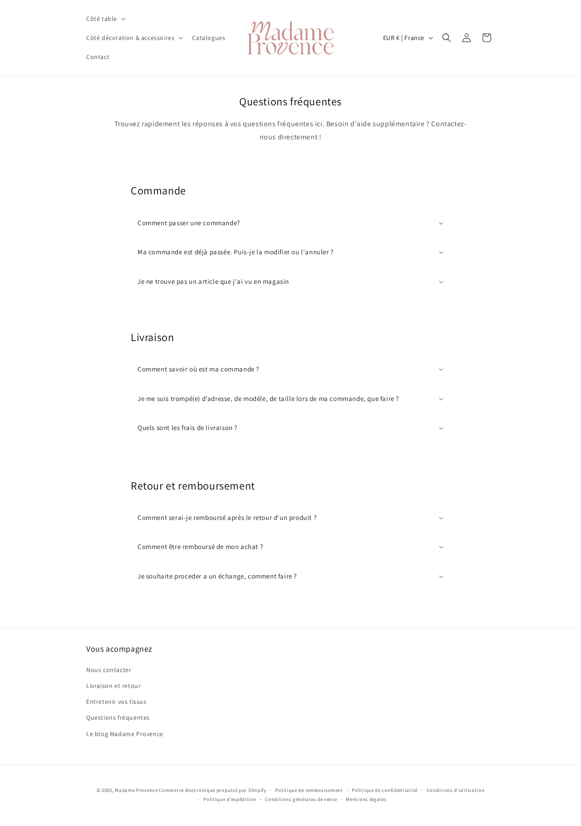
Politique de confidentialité (385, 790)
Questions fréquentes (118, 717)
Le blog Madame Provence (124, 734)
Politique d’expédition (229, 799)
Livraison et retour (113, 686)
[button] (105, 18)
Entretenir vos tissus (116, 701)
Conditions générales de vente (301, 799)
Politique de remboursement (309, 790)
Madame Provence (136, 790)
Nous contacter (108, 670)
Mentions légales (366, 799)
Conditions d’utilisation (456, 790)
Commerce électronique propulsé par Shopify (212, 790)
